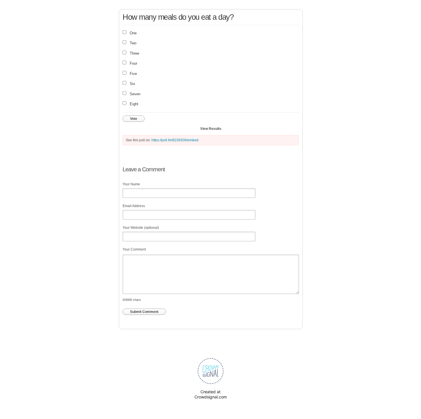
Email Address (134, 206)
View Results (210, 129)
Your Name (131, 184)
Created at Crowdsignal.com (210, 394)
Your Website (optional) (141, 228)
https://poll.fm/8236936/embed (175, 140)
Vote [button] (133, 119)
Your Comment (134, 249)
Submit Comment (144, 312)
